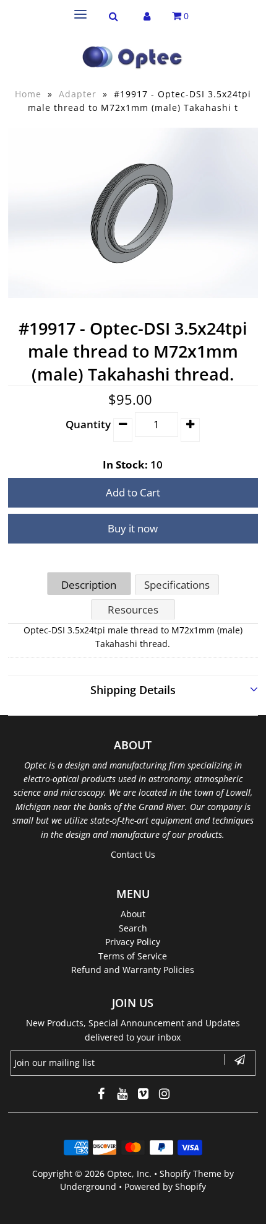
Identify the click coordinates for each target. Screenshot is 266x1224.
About (133, 914)
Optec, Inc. (129, 1173)
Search (133, 928)
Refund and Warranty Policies (132, 969)
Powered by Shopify (165, 1186)
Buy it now (133, 528)
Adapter (78, 94)
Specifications (177, 585)
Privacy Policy (132, 942)
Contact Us (133, 854)
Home (28, 94)
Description (88, 585)
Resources (133, 609)
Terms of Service (132, 956)
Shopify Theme (190, 1173)
